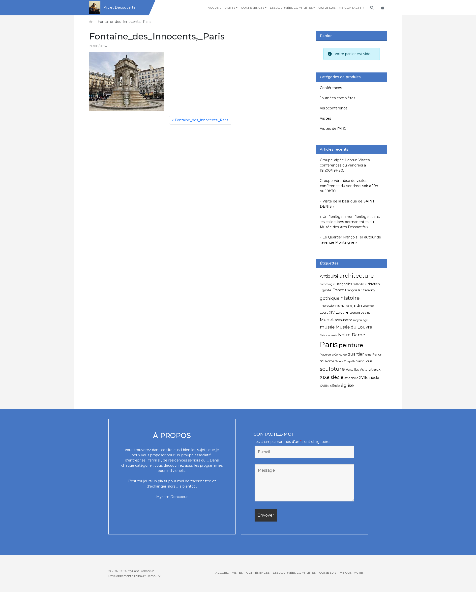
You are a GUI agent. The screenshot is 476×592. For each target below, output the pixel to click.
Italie (349, 305)
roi (322, 361)
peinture (351, 345)
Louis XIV (327, 312)
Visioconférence (334, 108)
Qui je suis (326, 7)
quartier (356, 354)
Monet (327, 319)
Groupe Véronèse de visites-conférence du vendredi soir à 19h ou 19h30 (349, 185)
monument (343, 320)
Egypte (325, 290)
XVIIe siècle (369, 377)
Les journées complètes (291, 7)
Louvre (342, 312)
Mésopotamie (328, 335)
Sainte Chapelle (345, 361)
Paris (329, 344)
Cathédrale (360, 284)
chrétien (374, 284)
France (338, 290)
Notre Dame (351, 334)
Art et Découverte (120, 7)
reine (368, 354)
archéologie (327, 284)
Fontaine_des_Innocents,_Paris (201, 120)
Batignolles (344, 284)
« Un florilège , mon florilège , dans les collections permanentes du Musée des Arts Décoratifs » (350, 221)
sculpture (332, 368)
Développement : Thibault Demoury (134, 576)
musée (327, 327)
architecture (356, 275)
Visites (230, 7)
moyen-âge (360, 320)
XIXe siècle (331, 377)
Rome (329, 361)
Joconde (368, 305)
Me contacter (351, 7)
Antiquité (329, 276)
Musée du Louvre (354, 327)
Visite (363, 369)
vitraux (374, 369)
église (347, 385)
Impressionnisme (332, 305)
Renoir (377, 354)
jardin (357, 305)
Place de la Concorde (333, 354)
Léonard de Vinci (360, 312)
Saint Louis (364, 361)
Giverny (369, 290)
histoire (349, 298)
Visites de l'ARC (333, 128)
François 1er (353, 290)
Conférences (252, 7)
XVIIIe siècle (330, 386)
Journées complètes (337, 98)
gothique (329, 298)
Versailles (352, 369)
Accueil (214, 7)
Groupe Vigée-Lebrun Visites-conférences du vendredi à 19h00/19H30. (345, 165)
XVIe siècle (351, 378)
